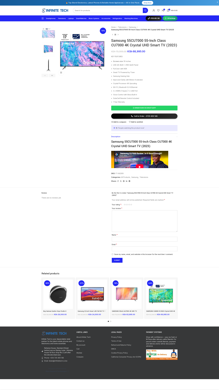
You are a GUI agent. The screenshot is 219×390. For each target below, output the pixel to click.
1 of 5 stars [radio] (124, 204)
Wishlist (79, 353)
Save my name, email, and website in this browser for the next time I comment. (143, 254)
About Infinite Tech (83, 337)
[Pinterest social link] (123, 181)
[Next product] (118, 34)
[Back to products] (115, 34)
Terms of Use (116, 341)
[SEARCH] (145, 10)
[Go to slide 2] (110, 321)
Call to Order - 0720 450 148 (145, 116)
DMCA (113, 349)
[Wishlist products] (158, 10)
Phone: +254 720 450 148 (54, 358)
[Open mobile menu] (42, 18)
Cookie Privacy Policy (119, 353)
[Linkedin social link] (126, 181)
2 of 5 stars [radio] (126, 204)
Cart (78, 349)
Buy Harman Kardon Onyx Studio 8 (54, 311)
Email (114, 244)
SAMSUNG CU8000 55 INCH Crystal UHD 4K (160, 311)
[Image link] (57, 333)
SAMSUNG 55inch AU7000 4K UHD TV (124, 311)
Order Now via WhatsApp (145, 108)
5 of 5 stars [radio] (131, 204)
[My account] (153, 10)
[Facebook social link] (118, 181)
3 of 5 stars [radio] (128, 204)
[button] (45, 75)
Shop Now (147, 3)
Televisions (122, 27)
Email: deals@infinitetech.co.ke (55, 361)
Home (113, 27)
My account (80, 345)
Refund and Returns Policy (121, 345)
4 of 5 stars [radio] (129, 204)
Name (115, 235)
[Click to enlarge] (61, 72)
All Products (125, 177)
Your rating (116, 204)
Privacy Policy (116, 337)
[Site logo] (55, 10)
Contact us (80, 341)
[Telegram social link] (129, 181)
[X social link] (120, 181)
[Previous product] (112, 34)
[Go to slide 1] (108, 321)
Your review (117, 208)
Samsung (132, 27)
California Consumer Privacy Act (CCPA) (126, 357)
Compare (79, 357)
